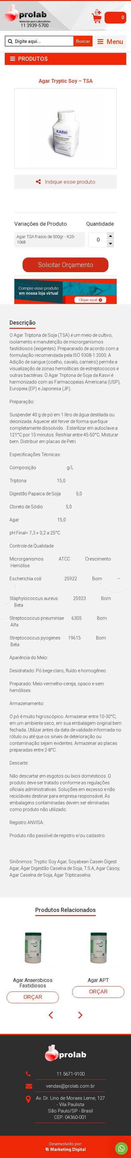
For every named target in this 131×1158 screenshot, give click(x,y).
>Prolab (28, 13)
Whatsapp (121, 1148)
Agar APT (98, 980)
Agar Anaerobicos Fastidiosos (32, 983)
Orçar (33, 997)
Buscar (83, 41)
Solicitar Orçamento (65, 265)
